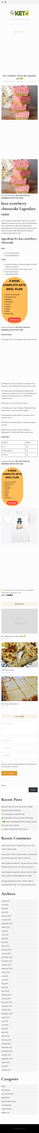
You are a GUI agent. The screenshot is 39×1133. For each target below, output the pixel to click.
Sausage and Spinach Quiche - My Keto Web (16, 881)
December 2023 (6, 1002)
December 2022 (6, 1047)
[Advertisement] (19, 53)
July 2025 (4, 931)
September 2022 (7, 1059)
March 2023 (5, 1036)
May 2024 (4, 983)
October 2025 (6, 920)
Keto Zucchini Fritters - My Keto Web (13, 845)
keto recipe (8, 590)
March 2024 (5, 991)
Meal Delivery (5, 1097)
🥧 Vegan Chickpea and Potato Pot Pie (14, 829)
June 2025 (4, 935)
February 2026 (6, 916)
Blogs (3, 1086)
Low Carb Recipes (7, 1094)
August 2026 (5, 901)
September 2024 (6, 968)
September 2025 (7, 923)
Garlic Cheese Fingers (7, 670)
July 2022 (4, 1066)
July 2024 (4, 976)
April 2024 (4, 987)
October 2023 (6, 1010)
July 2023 (4, 1021)
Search (3, 785)
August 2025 (5, 927)
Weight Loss (5, 1112)
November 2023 (6, 1006)
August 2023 (5, 1017)
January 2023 (6, 1044)
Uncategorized (6, 1105)
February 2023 (6, 1040)
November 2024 (6, 961)
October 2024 (6, 965)
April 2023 (4, 1032)
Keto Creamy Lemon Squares (9, 704)
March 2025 (5, 946)
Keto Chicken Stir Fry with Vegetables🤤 (13, 636)
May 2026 (4, 908)
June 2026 (4, 905)
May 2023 (4, 1029)
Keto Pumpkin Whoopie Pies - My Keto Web (15, 863)
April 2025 (4, 942)
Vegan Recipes (6, 1109)
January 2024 (6, 998)
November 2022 (6, 1051)
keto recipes (16, 590)
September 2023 (6, 1014)
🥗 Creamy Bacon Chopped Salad (12, 814)
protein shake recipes (8, 1101)
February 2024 (6, 995)
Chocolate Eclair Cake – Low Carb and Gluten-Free (18, 885)
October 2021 (6, 1070)
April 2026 (4, 912)
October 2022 (6, 1055)
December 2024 (6, 957)
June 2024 (4, 980)
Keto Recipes (19, 32)
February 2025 (6, 950)
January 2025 (6, 953)
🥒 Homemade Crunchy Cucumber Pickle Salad (17, 818)
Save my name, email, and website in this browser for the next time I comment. (19, 765)
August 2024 (5, 972)
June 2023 (4, 1025)
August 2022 (5, 1062)
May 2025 (4, 938)
